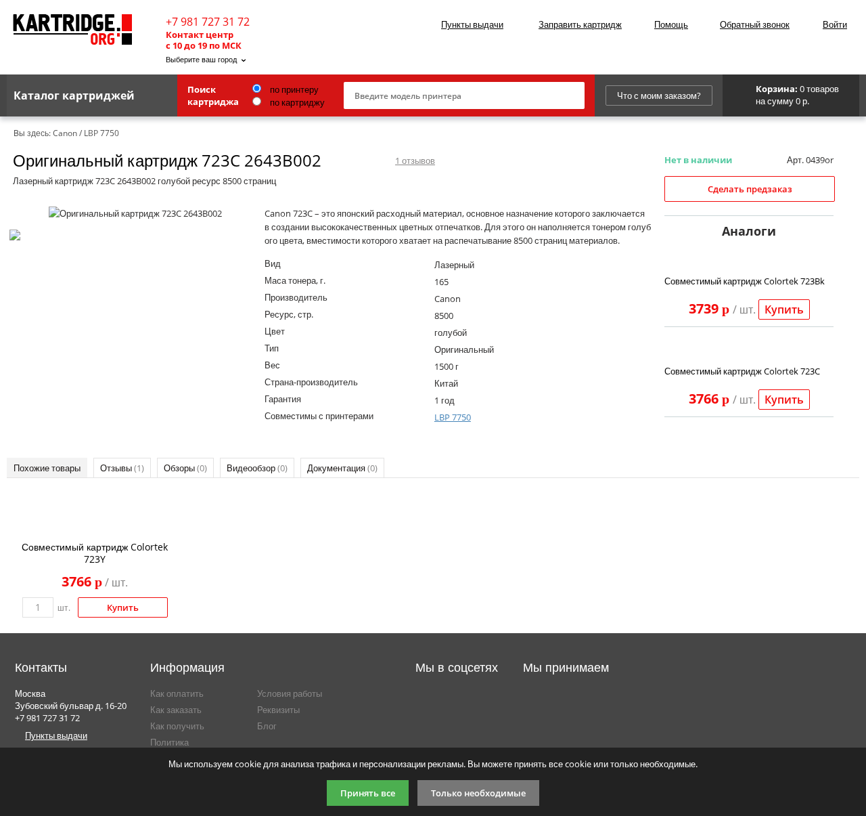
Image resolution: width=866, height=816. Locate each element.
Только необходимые (478, 793)
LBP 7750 (452, 417)
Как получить (177, 726)
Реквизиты (278, 710)
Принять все (367, 793)
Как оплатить (177, 693)
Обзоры (185, 468)
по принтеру (293, 89)
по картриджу (296, 102)
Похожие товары (47, 468)
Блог (267, 726)
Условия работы (289, 693)
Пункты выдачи (472, 24)
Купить (784, 309)
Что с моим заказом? (659, 95)
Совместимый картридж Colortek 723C (742, 371)
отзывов (415, 160)
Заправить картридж (580, 24)
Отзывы (122, 468)
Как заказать (176, 710)
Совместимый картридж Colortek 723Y (95, 552)
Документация (342, 468)
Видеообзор (257, 468)
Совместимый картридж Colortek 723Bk (744, 281)
